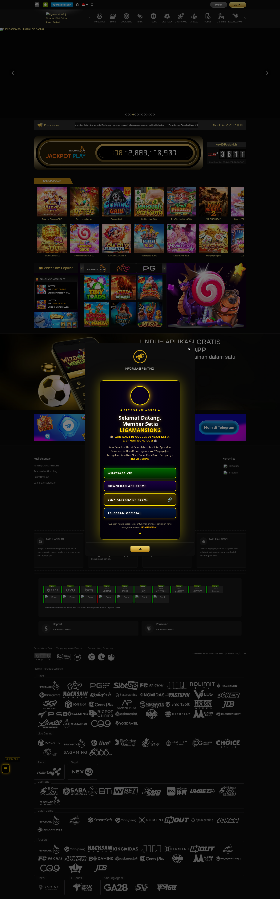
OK (140, 548)
